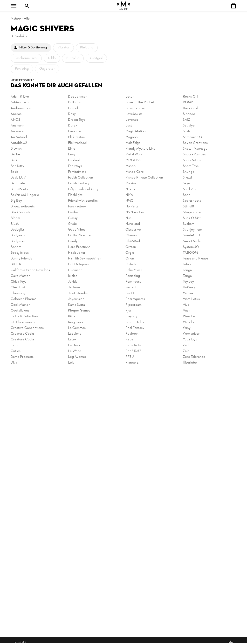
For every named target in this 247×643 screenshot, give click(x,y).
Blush (15, 224)
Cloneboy (18, 293)
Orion (129, 258)
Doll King (74, 102)
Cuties (16, 351)
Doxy (72, 114)
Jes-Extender (78, 293)
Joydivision (76, 299)
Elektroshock (78, 143)
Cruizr (15, 345)
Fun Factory (77, 206)
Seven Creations (195, 143)
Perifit (129, 293)
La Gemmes (77, 328)
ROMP (188, 102)
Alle (27, 18)
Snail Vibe (190, 189)
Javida (72, 282)
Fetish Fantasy (78, 183)
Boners (16, 247)
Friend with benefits (83, 201)
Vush (186, 310)
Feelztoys (75, 166)
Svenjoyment (192, 230)
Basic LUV (18, 177)
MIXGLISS (133, 160)
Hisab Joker (76, 253)
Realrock (131, 334)
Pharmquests (135, 299)
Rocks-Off (190, 97)
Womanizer (191, 334)
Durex (72, 125)
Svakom (188, 224)
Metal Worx (134, 154)
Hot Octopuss (78, 264)
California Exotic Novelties (30, 270)
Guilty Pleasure (79, 235)
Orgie (129, 253)
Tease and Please (195, 258)
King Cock (75, 322)
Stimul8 (188, 206)
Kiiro (71, 316)
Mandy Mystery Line (140, 149)
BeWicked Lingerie (25, 195)
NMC (129, 201)
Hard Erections (79, 247)
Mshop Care (134, 172)
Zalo (186, 351)
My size (130, 183)
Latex (72, 339)
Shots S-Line (192, 160)
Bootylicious (20, 253)
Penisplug (132, 276)
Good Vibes (76, 230)
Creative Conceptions (27, 328)
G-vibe (73, 212)
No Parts (131, 206)
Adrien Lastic (20, 102)
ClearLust (18, 287)
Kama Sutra (76, 305)
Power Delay (134, 322)
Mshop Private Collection (144, 177)
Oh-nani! (131, 235)
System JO (191, 247)
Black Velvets (20, 212)
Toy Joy (188, 282)
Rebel (129, 339)
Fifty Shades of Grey (83, 189)
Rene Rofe (133, 345)
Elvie (71, 149)
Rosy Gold (190, 108)
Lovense (131, 120)
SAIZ (186, 120)
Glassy (73, 218)
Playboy (131, 316)
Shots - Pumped (194, 154)
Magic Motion (135, 131)
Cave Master (20, 276)
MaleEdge (133, 143)
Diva (14, 363)
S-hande (189, 114)
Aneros (16, 114)
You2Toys (190, 339)
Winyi (187, 328)
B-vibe (15, 154)
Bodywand (18, 235)
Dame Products (22, 357)
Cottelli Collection (24, 316)
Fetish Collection (80, 177)
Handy (73, 241)
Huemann (75, 270)
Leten (129, 97)
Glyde (72, 224)
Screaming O (192, 137)
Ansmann (18, 125)
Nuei (128, 218)
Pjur (128, 310)
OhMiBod (132, 241)
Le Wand (74, 351)
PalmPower (133, 270)
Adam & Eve (20, 97)
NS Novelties (134, 212)
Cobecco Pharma (23, 299)
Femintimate (77, 172)
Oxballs (131, 264)
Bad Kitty (17, 166)
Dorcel (73, 108)
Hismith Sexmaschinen (84, 258)
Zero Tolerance (194, 357)
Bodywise (18, 241)
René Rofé (133, 351)
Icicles (72, 276)
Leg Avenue (77, 357)
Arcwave (17, 131)
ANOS (15, 120)
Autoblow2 (19, 143)
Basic (14, 172)
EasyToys (75, 131)
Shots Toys (191, 166)
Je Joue (74, 287)
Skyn (186, 183)
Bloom (15, 218)
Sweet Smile (192, 241)
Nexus (130, 189)
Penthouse (133, 282)
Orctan (130, 247)
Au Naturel (19, 137)
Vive (186, 305)
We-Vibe (189, 316)
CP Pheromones (23, 322)
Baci (14, 160)
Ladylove (75, 334)
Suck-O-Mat (192, 218)
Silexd (187, 177)
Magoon (131, 137)
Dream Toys (76, 120)
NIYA (129, 195)
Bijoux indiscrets (23, 206)
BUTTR (16, 264)
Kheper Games (79, 310)
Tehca (187, 264)
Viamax (188, 293)
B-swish (16, 149)
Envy (71, 154)
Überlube (190, 363)
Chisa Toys (18, 282)
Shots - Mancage (195, 149)
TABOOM (190, 253)
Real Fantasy (134, 328)
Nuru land (132, 224)
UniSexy (189, 287)
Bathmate (18, 183)
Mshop (16, 18)
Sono (187, 195)
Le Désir (74, 345)
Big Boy (16, 201)
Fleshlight (75, 195)
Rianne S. (132, 363)
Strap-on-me (192, 212)
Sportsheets (192, 201)
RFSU (129, 357)
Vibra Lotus (191, 299)
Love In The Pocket (139, 102)
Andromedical (21, 108)
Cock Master (20, 305)
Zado (187, 345)
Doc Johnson (78, 97)
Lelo (71, 363)
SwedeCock (192, 235)
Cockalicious (20, 310)
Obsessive (133, 230)
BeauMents (19, 189)
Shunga (188, 172)
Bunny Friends (21, 258)
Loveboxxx (133, 114)
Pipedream (133, 305)
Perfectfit (132, 287)
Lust (128, 125)
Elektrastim (76, 137)
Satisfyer (189, 125)
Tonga (187, 276)
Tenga (187, 270)
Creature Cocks (22, 334)
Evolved (74, 160)
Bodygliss (18, 230)
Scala (187, 131)
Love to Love (135, 108)
